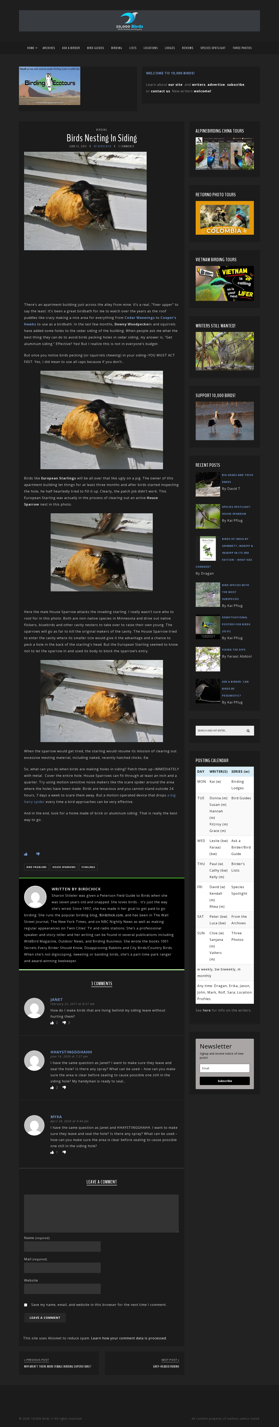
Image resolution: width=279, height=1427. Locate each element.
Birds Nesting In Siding (102, 138)
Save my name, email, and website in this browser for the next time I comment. (99, 1304)
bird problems (37, 867)
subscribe (235, 84)
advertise (216, 84)
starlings (88, 867)
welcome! (202, 91)
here (207, 1010)
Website (31, 1280)
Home (31, 48)
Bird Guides (95, 48)
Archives (49, 48)
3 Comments (126, 146)
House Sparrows (64, 867)
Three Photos (242, 48)
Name (37, 1238)
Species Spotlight (213, 48)
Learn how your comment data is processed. (129, 1338)
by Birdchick (102, 146)
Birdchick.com (111, 915)
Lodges (170, 48)
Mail (35, 1259)
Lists (133, 48)
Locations (151, 48)
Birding (116, 48)
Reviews (187, 48)
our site (175, 84)
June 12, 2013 (78, 146)
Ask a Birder (71, 48)
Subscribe (225, 1081)
